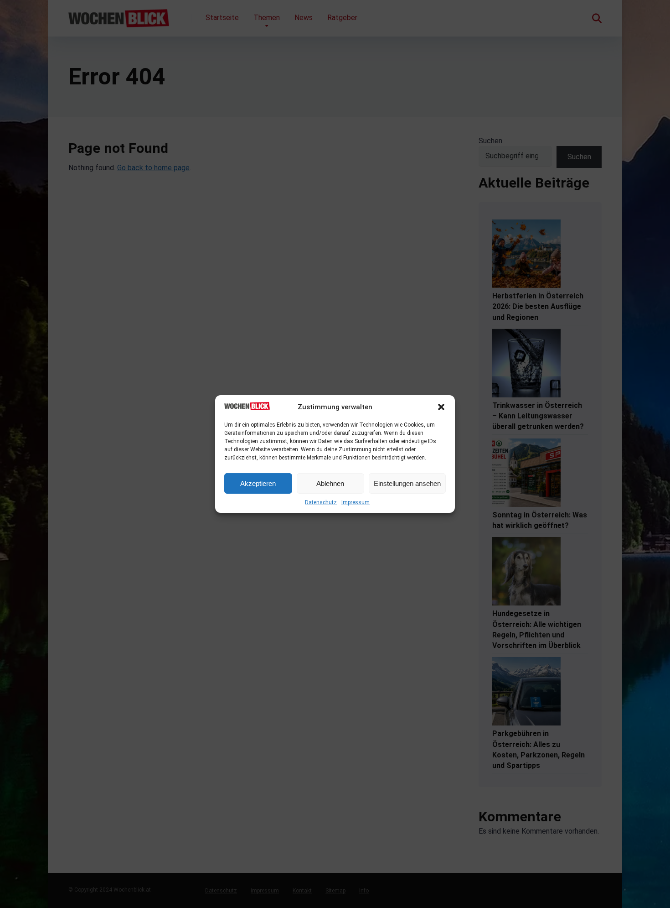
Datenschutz (321, 502)
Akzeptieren (258, 483)
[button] (441, 407)
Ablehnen (330, 483)
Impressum (355, 502)
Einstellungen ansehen (407, 483)
